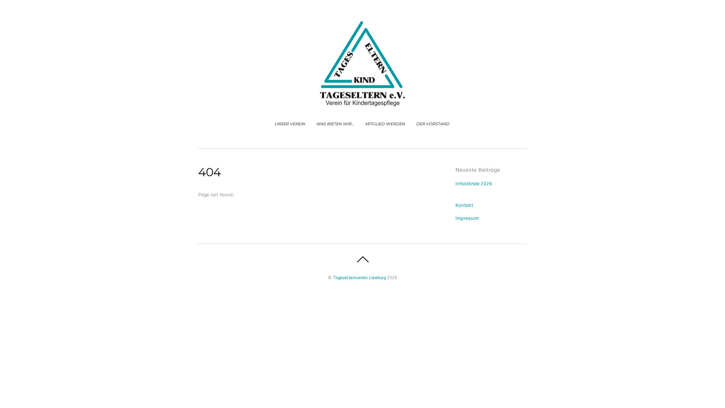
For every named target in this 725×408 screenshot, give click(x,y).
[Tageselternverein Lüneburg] (362, 101)
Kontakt (464, 205)
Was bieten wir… (335, 123)
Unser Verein (289, 123)
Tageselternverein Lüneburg (359, 277)
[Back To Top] (362, 259)
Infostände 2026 (473, 183)
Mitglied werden (385, 123)
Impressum (467, 218)
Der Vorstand (432, 123)
